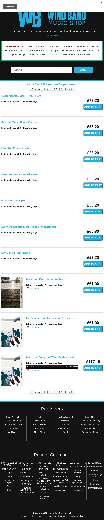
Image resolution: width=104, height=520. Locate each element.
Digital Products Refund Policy (72, 516)
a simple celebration (43, 487)
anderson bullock (61, 476)
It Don (9, 490)
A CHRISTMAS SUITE (43, 473)
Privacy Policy (45, 516)
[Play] (28, 367)
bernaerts (77, 490)
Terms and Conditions (27, 516)
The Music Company (91, 420)
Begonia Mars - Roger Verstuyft (20, 122)
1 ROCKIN (26, 484)
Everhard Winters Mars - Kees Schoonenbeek (28, 226)
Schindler (26, 469)
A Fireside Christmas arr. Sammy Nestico (44, 480)
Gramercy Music (39, 424)
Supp (9, 472)
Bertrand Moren (95, 463)
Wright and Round (90, 432)
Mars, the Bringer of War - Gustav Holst (50, 357)
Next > (71, 89)
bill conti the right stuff (95, 475)
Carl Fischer (13, 432)
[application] (53, 367)
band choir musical (78, 471)
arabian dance (60, 486)
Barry (77, 476)
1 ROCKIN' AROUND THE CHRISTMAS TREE (26, 490)
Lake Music (39, 428)
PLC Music (65, 424)
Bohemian (95, 484)
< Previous (35, 89)
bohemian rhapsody (9, 481)
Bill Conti (95, 470)
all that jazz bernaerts (61, 464)
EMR (39, 417)
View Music (34, 288)
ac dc (43, 492)
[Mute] (71, 367)
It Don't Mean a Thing (26, 464)
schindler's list (26, 472)
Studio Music (91, 417)
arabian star (60, 490)
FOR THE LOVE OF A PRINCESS (9, 464)
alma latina (61, 472)
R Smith (65, 432)
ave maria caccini (78, 463)
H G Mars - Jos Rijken (13, 200)
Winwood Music (91, 428)
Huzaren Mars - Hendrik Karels (20, 174)
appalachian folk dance (60, 481)
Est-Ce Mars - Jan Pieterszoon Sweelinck (50, 318)
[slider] (76, 366)
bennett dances (78, 486)
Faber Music (39, 420)
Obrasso (65, 420)
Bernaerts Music (13, 420)
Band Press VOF (13, 417)
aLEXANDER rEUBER (43, 497)
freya (9, 486)
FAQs (55, 516)
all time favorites (60, 469)
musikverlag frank (65, 417)
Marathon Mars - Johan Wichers (45, 279)
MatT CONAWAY (9, 469)
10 (65, 89)
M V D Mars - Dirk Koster (16, 252)
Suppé (9, 476)
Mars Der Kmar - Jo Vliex (16, 148)
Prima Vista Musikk (65, 428)
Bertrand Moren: (95, 466)
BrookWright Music (13, 424)
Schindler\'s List (26, 476)
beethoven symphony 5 (77, 481)
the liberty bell (26, 480)
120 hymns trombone (44, 467)
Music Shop (39, 432)
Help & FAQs (52, 35)
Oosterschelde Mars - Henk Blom (21, 95)
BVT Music (13, 428)
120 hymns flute (43, 463)
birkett (95, 480)
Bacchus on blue (77, 466)
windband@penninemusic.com (80, 31)
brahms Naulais (95, 488)
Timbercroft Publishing (90, 424)
